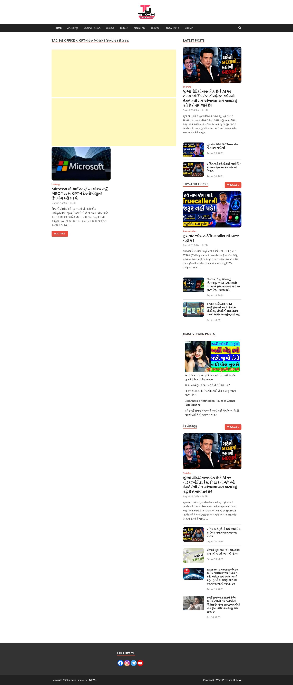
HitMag (237, 679)
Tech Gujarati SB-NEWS (83, 679)
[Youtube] (140, 663)
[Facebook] (120, 663)
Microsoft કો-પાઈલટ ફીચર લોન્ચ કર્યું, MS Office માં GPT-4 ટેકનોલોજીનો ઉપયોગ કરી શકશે (80, 193)
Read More (58, 233)
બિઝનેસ (124, 28)
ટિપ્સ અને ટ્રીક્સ (92, 28)
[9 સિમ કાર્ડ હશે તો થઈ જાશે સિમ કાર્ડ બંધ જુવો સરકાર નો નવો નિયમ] (193, 164)
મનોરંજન (155, 28)
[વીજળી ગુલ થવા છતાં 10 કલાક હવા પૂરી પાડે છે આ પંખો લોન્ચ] (193, 550)
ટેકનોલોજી (72, 28)
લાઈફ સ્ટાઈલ (172, 28)
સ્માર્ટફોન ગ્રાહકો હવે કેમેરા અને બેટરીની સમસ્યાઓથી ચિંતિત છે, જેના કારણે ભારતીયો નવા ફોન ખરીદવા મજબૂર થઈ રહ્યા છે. (223, 604)
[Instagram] (127, 663)
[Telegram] (134, 663)
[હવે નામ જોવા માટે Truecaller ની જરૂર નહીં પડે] (193, 144)
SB (74, 203)
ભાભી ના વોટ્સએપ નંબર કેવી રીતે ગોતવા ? (207, 385)
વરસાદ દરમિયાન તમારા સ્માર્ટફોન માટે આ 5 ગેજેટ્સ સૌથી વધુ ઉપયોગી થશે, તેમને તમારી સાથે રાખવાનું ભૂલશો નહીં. (224, 309)
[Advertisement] (114, 73)
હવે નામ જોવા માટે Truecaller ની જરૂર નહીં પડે (223, 145)
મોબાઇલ (110, 28)
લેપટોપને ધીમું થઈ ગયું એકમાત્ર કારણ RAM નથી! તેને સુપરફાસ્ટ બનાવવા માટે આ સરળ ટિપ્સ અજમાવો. (223, 284)
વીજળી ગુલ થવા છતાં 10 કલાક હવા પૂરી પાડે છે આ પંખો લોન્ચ (223, 551)
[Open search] (239, 28)
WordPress (222, 679)
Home (58, 28)
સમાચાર (189, 28)
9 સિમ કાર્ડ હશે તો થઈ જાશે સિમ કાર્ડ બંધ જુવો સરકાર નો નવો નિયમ (224, 167)
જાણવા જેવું (139, 28)
